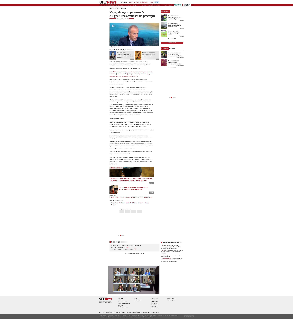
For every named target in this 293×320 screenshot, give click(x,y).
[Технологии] (157, 2)
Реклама (120, 300)
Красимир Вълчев (114, 197)
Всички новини (172, 42)
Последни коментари (171, 242)
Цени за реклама (122, 302)
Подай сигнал (155, 312)
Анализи (144, 5)
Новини (111, 8)
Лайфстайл (144, 2)
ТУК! (135, 249)
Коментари (115, 242)
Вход (136, 298)
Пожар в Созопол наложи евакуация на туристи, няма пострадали (174, 26)
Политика (114, 5)
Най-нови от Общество (118, 49)
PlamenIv (164, 245)
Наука (136, 2)
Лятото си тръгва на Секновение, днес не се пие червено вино (149, 54)
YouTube (121, 202)
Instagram (140, 202)
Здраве (150, 5)
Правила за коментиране (154, 300)
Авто (151, 2)
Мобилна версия (122, 307)
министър (127, 197)
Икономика (128, 5)
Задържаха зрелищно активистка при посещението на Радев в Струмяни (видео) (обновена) (175, 56)
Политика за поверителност (155, 304)
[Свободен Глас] (178, 5)
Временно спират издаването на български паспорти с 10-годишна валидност (175, 63)
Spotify (147, 202)
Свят (108, 5)
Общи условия (154, 298)
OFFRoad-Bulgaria (131, 312)
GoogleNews (114, 202)
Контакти (120, 298)
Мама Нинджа (146, 312)
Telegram (113, 205)
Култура (165, 5)
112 (139, 5)
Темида (135, 5)
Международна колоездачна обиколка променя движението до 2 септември (125, 55)
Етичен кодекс (171, 300)
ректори (141, 197)
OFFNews (113, 18)
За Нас (136, 302)
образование (134, 197)
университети (148, 197)
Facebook (128, 202)
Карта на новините (171, 298)
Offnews (124, 2)
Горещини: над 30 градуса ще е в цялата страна (174, 33)
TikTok (133, 202)
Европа (170, 5)
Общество (120, 5)
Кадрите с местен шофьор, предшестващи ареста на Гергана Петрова (175, 18)
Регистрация (138, 300)
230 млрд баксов (166, 258)
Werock (139, 312)
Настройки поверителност (155, 307)
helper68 (164, 255)
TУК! (127, 247)
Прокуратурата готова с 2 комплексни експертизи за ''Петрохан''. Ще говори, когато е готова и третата (171, 247)
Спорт (131, 2)
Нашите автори (157, 5)
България (103, 5)
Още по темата (116, 168)
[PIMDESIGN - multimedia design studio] (188, 316)
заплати (122, 197)
